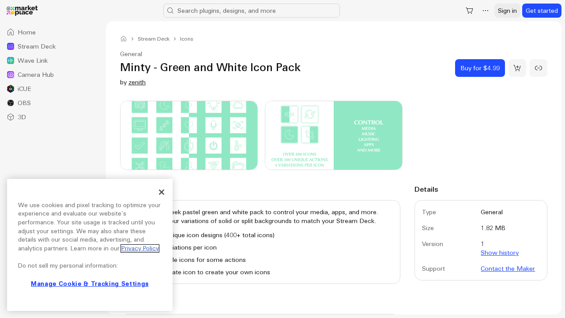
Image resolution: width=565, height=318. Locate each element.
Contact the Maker (508, 268)
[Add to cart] (517, 68)
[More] (485, 11)
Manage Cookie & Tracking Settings (90, 283)
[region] (90, 245)
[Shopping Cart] (470, 11)
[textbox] (260, 242)
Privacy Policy (139, 248)
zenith (137, 82)
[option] (53, 32)
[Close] (161, 192)
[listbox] (53, 74)
